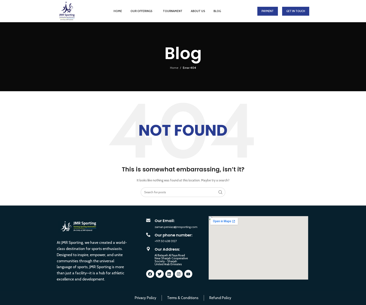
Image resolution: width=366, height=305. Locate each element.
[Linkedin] (169, 274)
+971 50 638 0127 (166, 241)
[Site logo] (67, 11)
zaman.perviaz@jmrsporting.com (176, 227)
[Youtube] (188, 274)
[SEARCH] (220, 192)
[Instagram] (179, 274)
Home (174, 68)
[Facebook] (150, 274)
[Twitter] (160, 274)
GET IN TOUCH (295, 11)
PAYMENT (268, 11)
